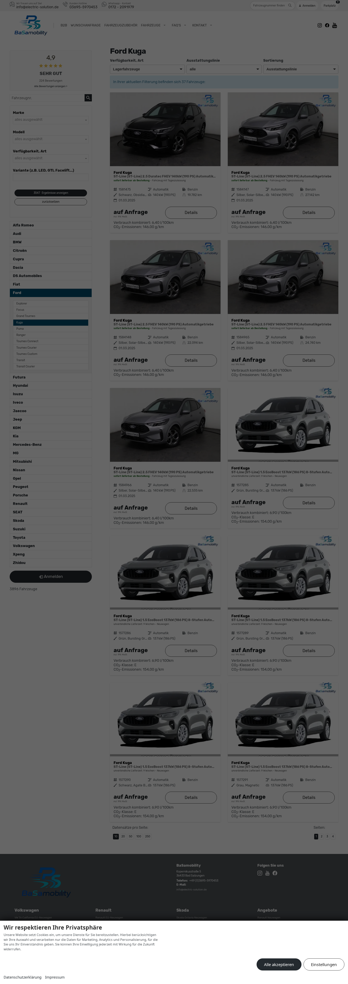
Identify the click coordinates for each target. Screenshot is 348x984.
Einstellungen (324, 964)
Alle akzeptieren (279, 964)
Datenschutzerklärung (22, 977)
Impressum (55, 977)
